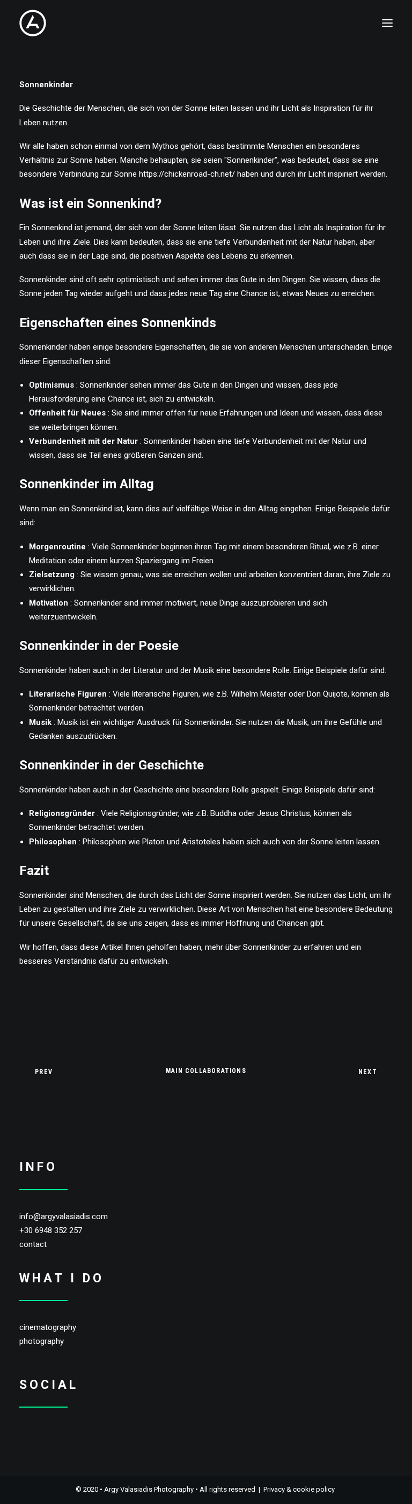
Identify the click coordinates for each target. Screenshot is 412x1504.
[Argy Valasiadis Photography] (32, 23)
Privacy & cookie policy (299, 1489)
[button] (387, 23)
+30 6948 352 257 (50, 1230)
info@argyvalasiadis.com (63, 1216)
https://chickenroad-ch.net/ (187, 174)
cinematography (47, 1327)
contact (33, 1244)
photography (41, 1341)
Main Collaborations (206, 1071)
